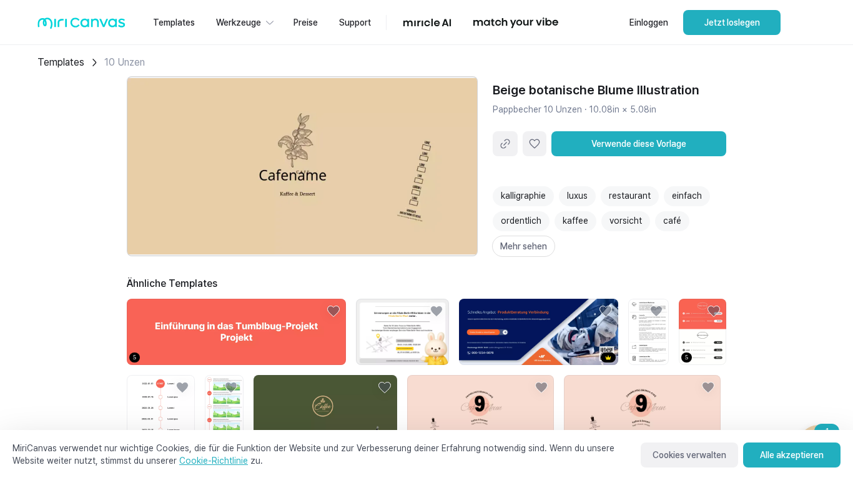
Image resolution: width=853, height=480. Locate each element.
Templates (60, 62)
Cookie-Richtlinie (213, 461)
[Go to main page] (81, 26)
